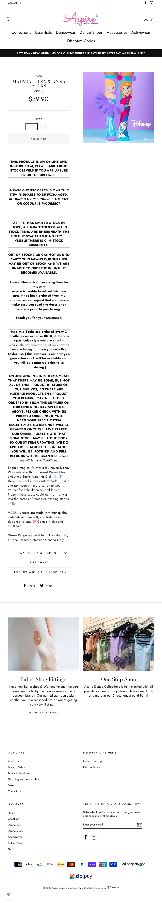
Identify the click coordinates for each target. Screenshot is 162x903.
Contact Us (14, 3)
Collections (21, 32)
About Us (13, 761)
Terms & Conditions (19, 773)
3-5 (45, 126)
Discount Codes (81, 41)
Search (12, 785)
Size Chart (39, 562)
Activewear (141, 32)
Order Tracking (92, 761)
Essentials (43, 32)
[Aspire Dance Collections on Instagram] (94, 837)
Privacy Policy (16, 767)
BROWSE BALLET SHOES (43, 712)
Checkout (13, 819)
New (10, 849)
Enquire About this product (39, 572)
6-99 (31, 126)
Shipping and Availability (23, 779)
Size (39, 119)
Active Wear (15, 843)
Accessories (117, 32)
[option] (81, 53)
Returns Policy (91, 767)
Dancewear (66, 32)
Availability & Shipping (39, 553)
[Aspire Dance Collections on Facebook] (85, 837)
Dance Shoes (91, 32)
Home (39, 76)
